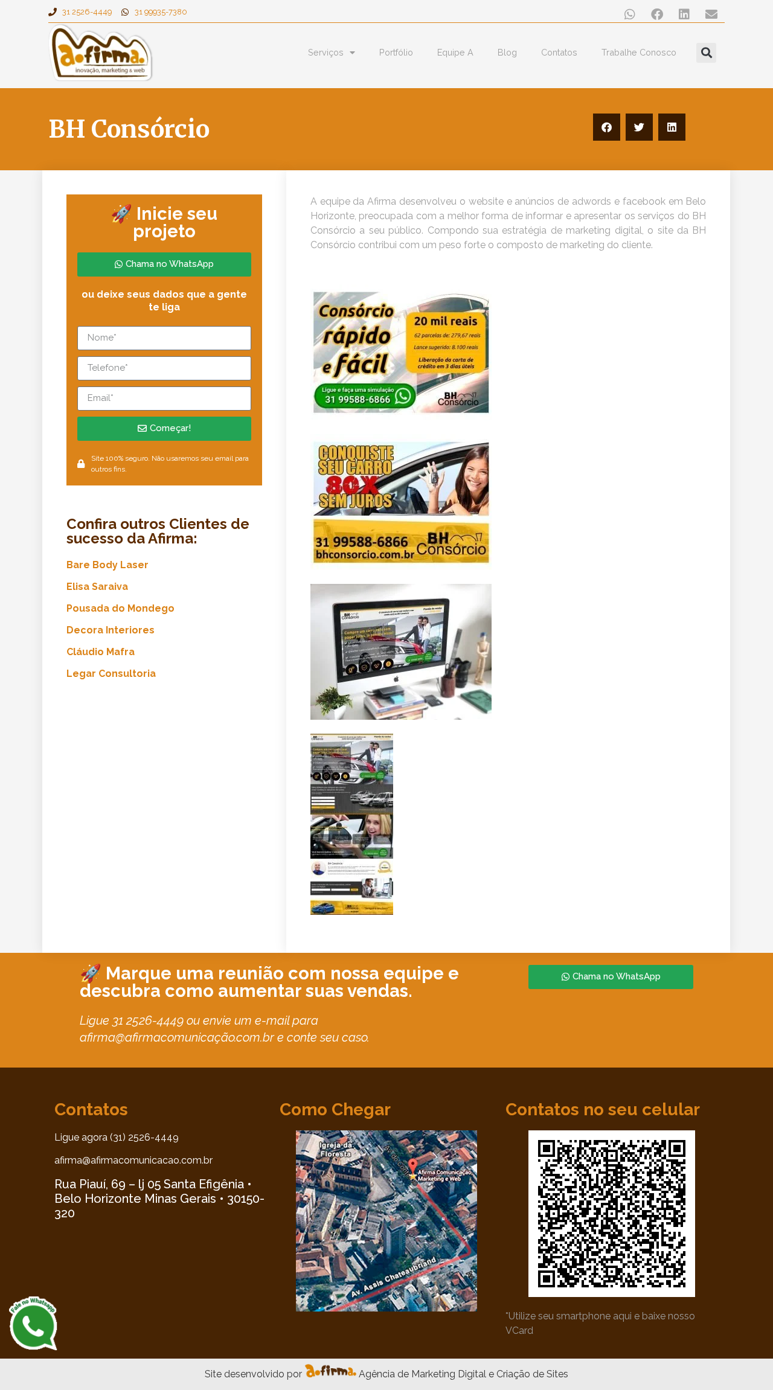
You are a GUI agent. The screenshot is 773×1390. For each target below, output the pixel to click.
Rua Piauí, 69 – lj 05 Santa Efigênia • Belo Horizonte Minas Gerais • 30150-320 (159, 1198)
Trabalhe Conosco (638, 52)
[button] (629, 14)
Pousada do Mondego (120, 608)
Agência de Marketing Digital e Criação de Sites (463, 1374)
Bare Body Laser (107, 565)
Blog (507, 52)
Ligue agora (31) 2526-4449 (116, 1137)
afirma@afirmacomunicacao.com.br (133, 1160)
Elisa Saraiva (97, 586)
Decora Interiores (110, 630)
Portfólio (396, 52)
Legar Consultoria (111, 673)
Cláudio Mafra (100, 652)
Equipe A (455, 52)
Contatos (559, 52)
